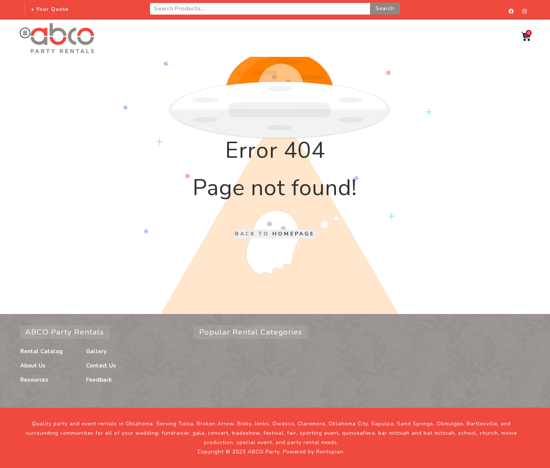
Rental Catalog (41, 351)
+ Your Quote (49, 9)
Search (385, 8)
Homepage (293, 233)
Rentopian (329, 451)
